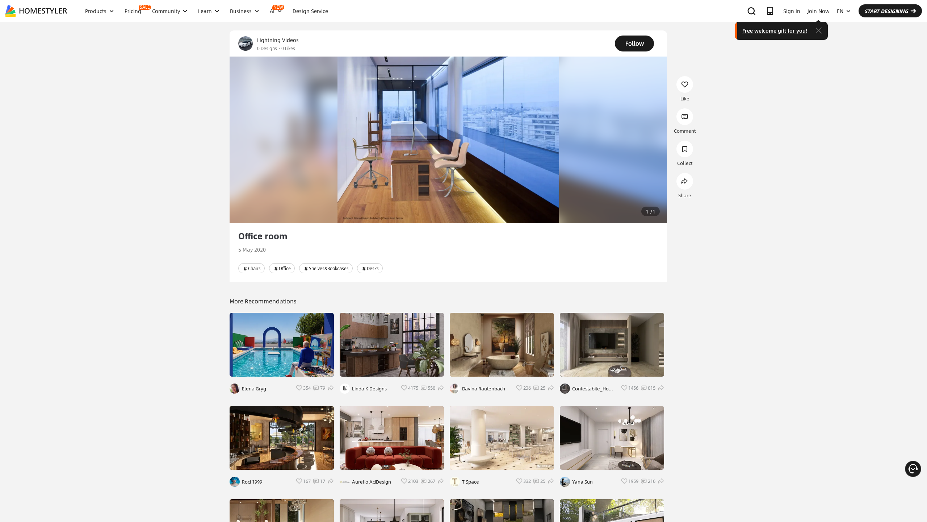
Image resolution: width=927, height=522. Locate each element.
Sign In (791, 11)
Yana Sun (582, 481)
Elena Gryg (254, 388)
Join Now (819, 11)
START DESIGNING (886, 11)
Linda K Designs (369, 388)
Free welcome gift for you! (775, 30)
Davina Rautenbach (483, 388)
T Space (470, 481)
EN (840, 11)
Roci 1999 (252, 481)
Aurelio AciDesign (371, 481)
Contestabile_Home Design (594, 388)
